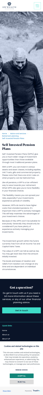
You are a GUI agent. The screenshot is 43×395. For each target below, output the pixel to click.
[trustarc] (36, 390)
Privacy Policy (7, 391)
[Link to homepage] (17, 5)
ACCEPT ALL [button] (22, 376)
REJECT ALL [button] (21, 382)
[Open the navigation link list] (37, 5)
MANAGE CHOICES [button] (22, 370)
